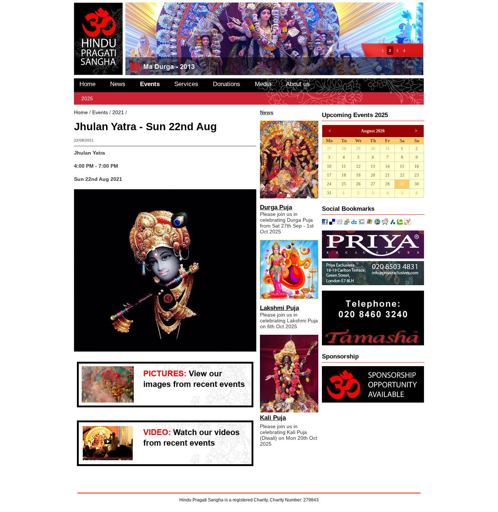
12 (358, 166)
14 (387, 166)
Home (87, 84)
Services (186, 84)
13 (373, 166)
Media (263, 84)
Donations (226, 84)
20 (373, 175)
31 (387, 149)
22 (402, 175)
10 (329, 166)
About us (298, 84)
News (117, 84)
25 (344, 184)
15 (402, 166)
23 (417, 175)
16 (417, 166)
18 (344, 175)
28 (344, 149)
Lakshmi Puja (279, 308)
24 (329, 184)
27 (329, 149)
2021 (118, 112)
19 (358, 175)
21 (387, 175)
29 (358, 149)
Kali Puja (273, 417)
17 (329, 175)
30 (373, 149)
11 (344, 166)
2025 (87, 98)
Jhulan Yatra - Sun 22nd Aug (161, 112)
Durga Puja (276, 207)
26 (358, 184)
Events (150, 84)
